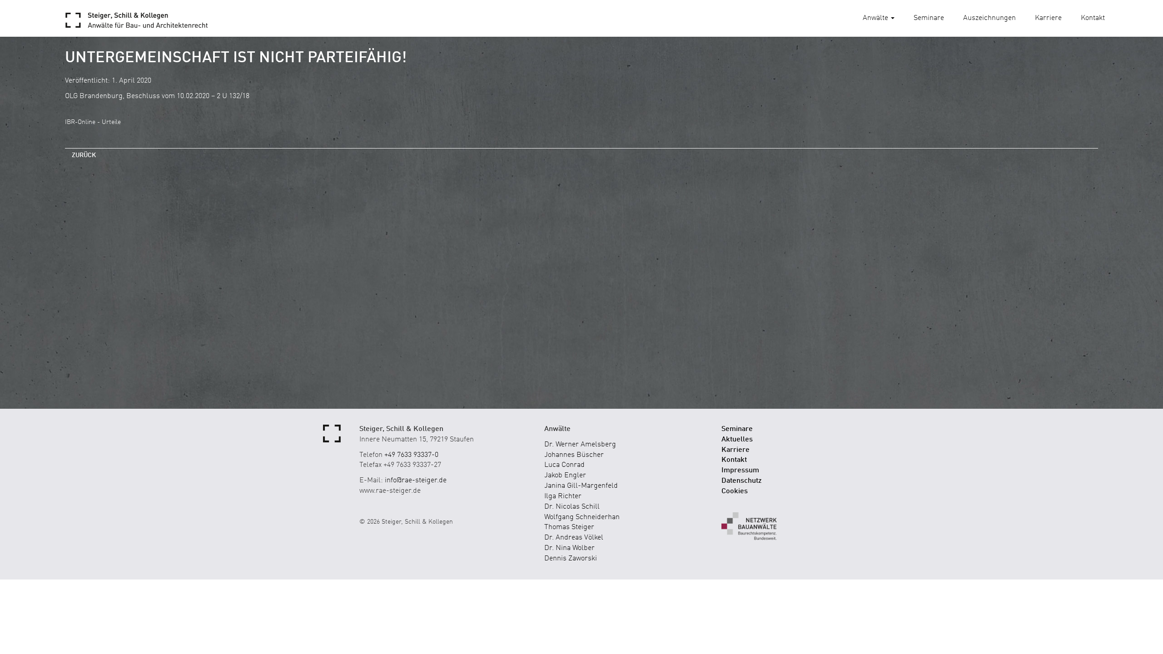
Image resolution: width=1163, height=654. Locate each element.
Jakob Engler (565, 475)
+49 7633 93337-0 (411, 455)
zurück (84, 155)
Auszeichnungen (989, 18)
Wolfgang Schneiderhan (582, 517)
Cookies (734, 491)
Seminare (929, 18)
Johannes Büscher (574, 455)
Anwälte (876, 18)
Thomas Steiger (569, 527)
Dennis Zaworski (570, 558)
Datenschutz (741, 481)
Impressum (740, 470)
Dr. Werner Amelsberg (580, 444)
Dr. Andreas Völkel (573, 537)
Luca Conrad (564, 465)
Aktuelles (737, 439)
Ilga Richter (563, 496)
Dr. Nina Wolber (569, 548)
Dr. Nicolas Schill (572, 506)
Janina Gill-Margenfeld (581, 486)
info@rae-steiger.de (416, 480)
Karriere (1048, 18)
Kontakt (1093, 18)
